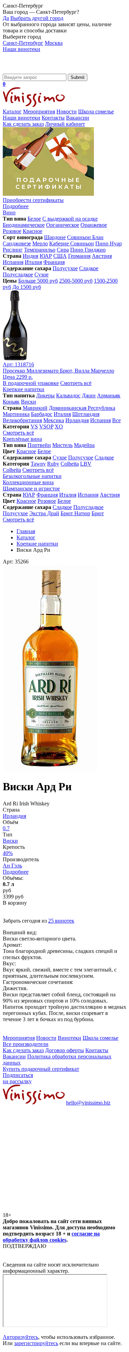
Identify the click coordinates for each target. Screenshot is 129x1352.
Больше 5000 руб (38, 281)
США (60, 256)
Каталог (12, 111)
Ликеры (45, 395)
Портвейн (39, 445)
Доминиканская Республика (82, 408)
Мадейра (84, 445)
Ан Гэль (12, 865)
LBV (86, 464)
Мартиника (16, 414)
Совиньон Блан (85, 237)
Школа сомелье (96, 111)
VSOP (46, 426)
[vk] (54, 1156)
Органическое (62, 225)
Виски (28, 402)
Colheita (70, 464)
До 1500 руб (26, 287)
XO (59, 426)
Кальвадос (68, 395)
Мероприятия (39, 111)
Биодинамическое (24, 225)
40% (8, 853)
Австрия (102, 256)
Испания (13, 262)
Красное (32, 231)
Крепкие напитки (23, 389)
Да (6, 18)
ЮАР (46, 256)
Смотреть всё (76, 383)
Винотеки (69, 1038)
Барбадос (41, 414)
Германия (79, 256)
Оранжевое (93, 225)
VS (34, 426)
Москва (54, 43)
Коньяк (11, 402)
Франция (54, 262)
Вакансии (77, 118)
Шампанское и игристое (31, 488)
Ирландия (77, 420)
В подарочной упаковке (31, 383)
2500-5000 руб (76, 281)
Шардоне (55, 237)
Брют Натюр (75, 513)
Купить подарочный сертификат (41, 1069)
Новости (66, 111)
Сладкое (88, 268)
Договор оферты (64, 1050)
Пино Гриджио (88, 250)
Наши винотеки (21, 49)
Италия (33, 262)
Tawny (38, 464)
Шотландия (85, 414)
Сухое (41, 274)
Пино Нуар (108, 243)
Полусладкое (18, 274)
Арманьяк (108, 395)
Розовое (12, 231)
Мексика (53, 420)
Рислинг (13, 250)
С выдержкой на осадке (70, 219)
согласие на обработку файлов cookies (51, 1237)
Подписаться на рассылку (18, 1078)
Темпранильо (39, 250)
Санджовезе (17, 243)
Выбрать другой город (36, 18)
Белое (34, 219)
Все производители (26, 1044)
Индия (30, 256)
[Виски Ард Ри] (50, 770)
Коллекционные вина (28, 482)
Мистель (62, 445)
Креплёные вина (22, 439)
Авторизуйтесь (20, 1337)
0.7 (6, 828)
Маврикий (35, 408)
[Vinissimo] (34, 70)
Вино (9, 212)
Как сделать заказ (23, 124)
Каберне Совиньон (71, 243)
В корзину (15, 903)
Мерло (40, 243)
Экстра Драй (44, 513)
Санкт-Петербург (23, 43)
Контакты (53, 118)
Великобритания (22, 420)
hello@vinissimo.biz (88, 1103)
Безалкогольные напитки (32, 476)
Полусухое (65, 268)
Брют (98, 513)
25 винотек (61, 921)
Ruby (53, 464)
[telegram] (54, 1209)
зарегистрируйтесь (36, 1343)
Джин (89, 395)
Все (116, 420)
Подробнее (16, 872)
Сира (63, 250)
